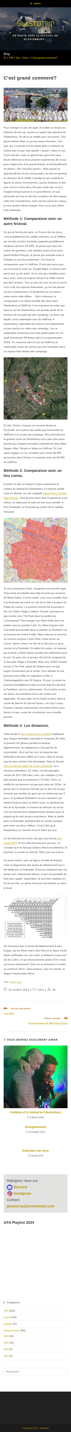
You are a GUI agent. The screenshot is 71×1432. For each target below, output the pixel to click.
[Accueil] (5, 57)
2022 (6, 1342)
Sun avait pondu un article (36, 733)
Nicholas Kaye (16, 982)
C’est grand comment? (44, 57)
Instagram (22, 1193)
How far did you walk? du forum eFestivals (28, 766)
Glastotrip (35, 23)
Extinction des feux (35, 1150)
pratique (8, 1324)
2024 (6, 1356)
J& (54, 989)
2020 (6, 1336)
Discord (20, 1187)
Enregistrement (35, 1127)
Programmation (12, 1330)
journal (7, 1317)
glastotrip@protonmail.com (31, 1206)
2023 (6, 1349)
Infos (41, 989)
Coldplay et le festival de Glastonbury (35, 1112)
